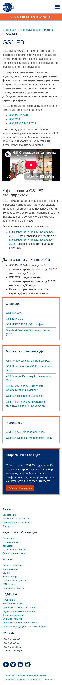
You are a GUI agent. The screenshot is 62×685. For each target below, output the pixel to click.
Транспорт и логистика (14, 549)
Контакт (6, 526)
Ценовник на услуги (13, 588)
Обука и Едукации (12, 565)
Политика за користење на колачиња (22, 679)
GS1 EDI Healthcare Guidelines (25, 395)
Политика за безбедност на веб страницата (25, 675)
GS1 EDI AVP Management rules (25, 432)
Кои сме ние (9, 515)
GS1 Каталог (9, 584)
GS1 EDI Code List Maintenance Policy (29, 437)
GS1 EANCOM (15, 318)
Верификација (10, 569)
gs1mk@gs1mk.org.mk (12, 651)
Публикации (8, 599)
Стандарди (9, 29)
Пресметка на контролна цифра (19, 607)
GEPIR (6, 572)
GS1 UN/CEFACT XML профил (24, 324)
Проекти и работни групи (16, 522)
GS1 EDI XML (14, 312)
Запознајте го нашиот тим (16, 518)
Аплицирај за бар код (20, 488)
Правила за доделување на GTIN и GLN (24, 626)
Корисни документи (13, 615)
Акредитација (9, 576)
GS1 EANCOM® (19, 115)
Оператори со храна (13, 553)
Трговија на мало (11, 542)
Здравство (8, 545)
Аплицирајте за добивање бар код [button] (31, 16)
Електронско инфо (12, 603)
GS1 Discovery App (12, 618)
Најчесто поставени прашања (18, 611)
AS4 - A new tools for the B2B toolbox (28, 360)
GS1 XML (15, 119)
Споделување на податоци (37, 29)
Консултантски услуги (14, 580)
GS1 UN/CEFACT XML (23, 123)
